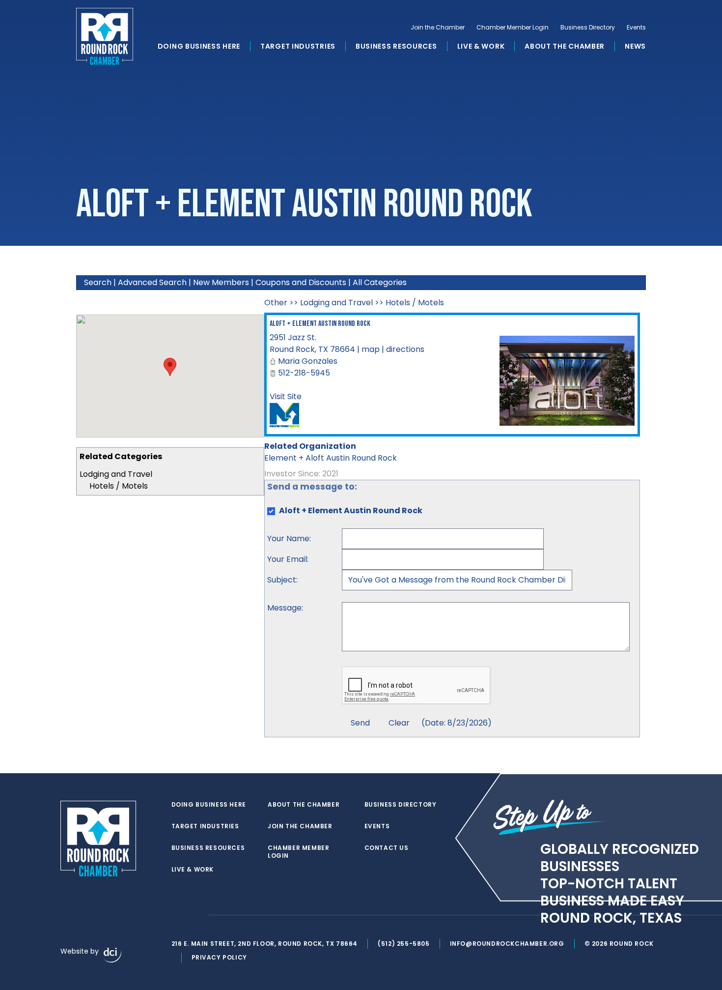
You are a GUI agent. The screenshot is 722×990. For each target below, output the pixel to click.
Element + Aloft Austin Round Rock (330, 458)
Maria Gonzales (307, 361)
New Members (221, 282)
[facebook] (176, 915)
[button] (170, 367)
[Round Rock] (104, 36)
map (370, 349)
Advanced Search (152, 282)
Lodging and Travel (116, 474)
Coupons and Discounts (300, 282)
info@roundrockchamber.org (507, 943)
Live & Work (481, 46)
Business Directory (587, 27)
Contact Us (386, 848)
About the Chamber (565, 46)
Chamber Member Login (512, 27)
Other (275, 302)
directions (405, 349)
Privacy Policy (219, 957)
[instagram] (196, 915)
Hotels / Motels (118, 486)
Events (636, 27)
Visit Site (286, 396)
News (635, 46)
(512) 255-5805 (403, 943)
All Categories (380, 282)
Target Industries (297, 46)
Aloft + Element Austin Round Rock (320, 323)
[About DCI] (112, 955)
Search (97, 282)
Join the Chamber (438, 27)
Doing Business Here (199, 46)
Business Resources (396, 46)
